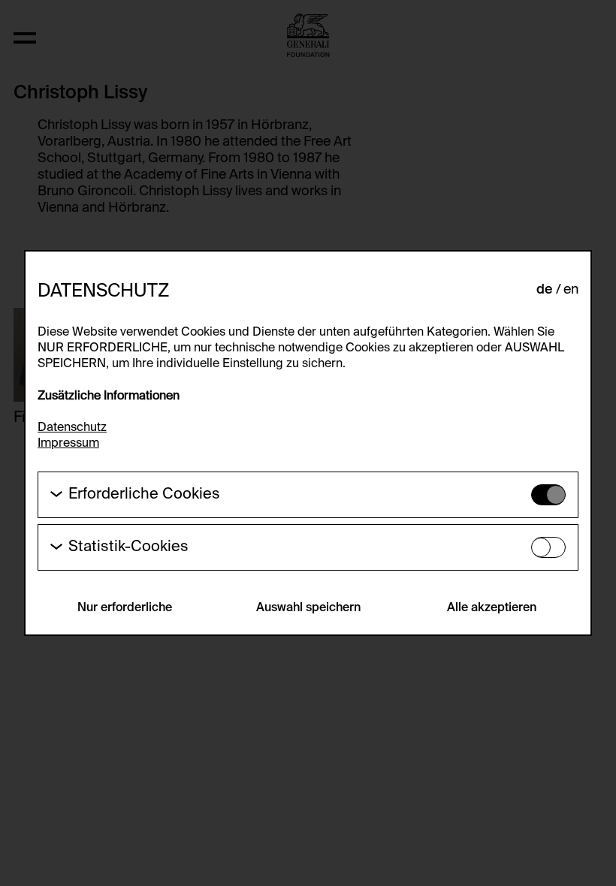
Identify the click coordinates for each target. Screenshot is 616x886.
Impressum (68, 444)
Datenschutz (72, 428)
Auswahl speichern (308, 608)
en (570, 290)
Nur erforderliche (124, 608)
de (544, 290)
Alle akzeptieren (491, 608)
